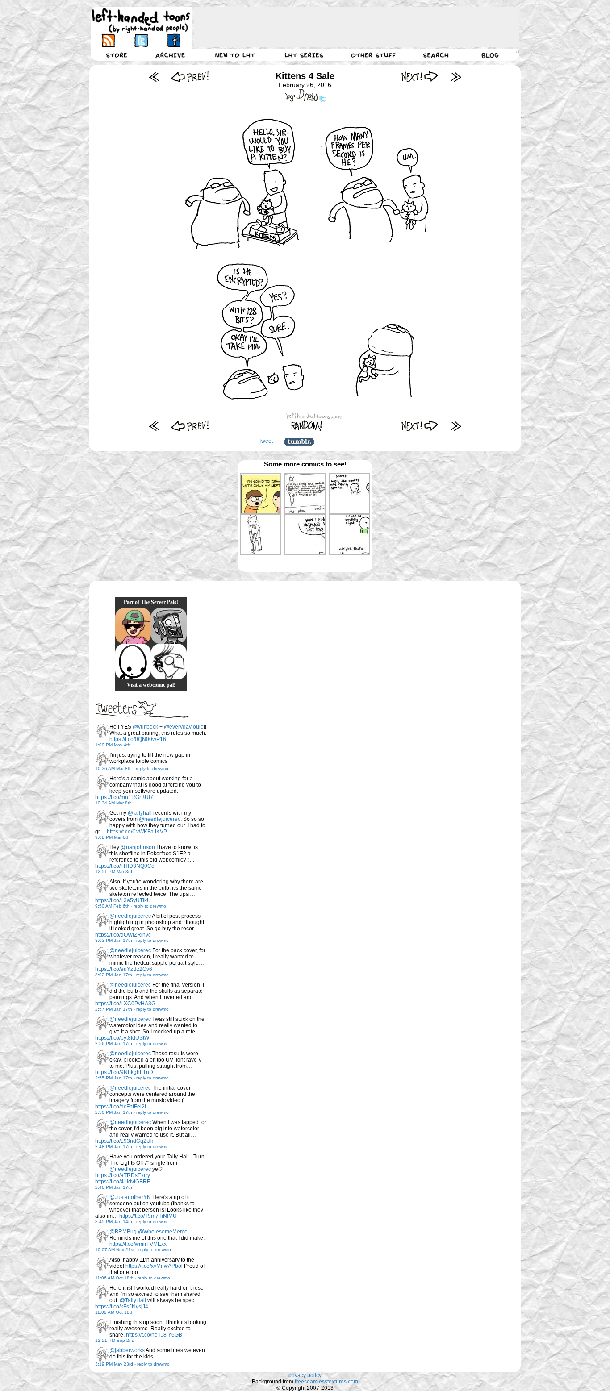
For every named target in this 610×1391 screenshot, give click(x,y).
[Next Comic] (420, 76)
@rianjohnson (138, 847)
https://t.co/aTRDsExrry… (125, 1175)
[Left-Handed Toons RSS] (108, 40)
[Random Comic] (306, 425)
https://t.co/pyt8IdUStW (122, 1038)
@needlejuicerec (159, 819)
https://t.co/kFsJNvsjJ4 (121, 1307)
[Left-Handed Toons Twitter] (141, 40)
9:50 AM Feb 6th (112, 906)
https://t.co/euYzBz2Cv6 (123, 969)
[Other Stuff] (373, 54)
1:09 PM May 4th (112, 744)
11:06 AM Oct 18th (114, 1277)
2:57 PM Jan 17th (113, 1009)
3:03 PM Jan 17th (113, 940)
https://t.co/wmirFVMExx (138, 1244)
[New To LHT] (235, 54)
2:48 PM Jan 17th (113, 1146)
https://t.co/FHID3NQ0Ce (125, 866)
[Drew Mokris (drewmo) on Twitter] (102, 731)
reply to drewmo (152, 768)
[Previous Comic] (190, 76)
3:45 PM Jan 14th (113, 1221)
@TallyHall (133, 1300)
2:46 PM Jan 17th (113, 1187)
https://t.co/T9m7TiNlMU (148, 1216)
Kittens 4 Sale (305, 76)
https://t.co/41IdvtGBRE (122, 1182)
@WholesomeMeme (163, 1232)
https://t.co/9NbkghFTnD (124, 1072)
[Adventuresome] (133, 626)
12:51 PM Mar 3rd (113, 871)
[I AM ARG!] (169, 626)
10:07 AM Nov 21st (114, 1249)
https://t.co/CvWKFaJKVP (137, 832)
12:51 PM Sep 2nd (114, 1340)
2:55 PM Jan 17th (113, 1077)
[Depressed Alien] (133, 661)
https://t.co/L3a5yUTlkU (123, 900)
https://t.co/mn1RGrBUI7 (124, 797)
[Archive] (170, 54)
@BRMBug (123, 1232)
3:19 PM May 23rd (114, 1364)
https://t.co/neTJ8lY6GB (154, 1335)
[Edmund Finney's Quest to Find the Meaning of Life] (169, 661)
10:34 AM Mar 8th (113, 802)
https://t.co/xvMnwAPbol (154, 1266)
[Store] (116, 54)
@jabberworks (127, 1350)
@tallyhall (140, 813)
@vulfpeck (145, 727)
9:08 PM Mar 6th (112, 837)
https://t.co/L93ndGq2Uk (124, 1141)
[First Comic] (154, 76)
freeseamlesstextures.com (326, 1382)
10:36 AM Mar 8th (113, 768)
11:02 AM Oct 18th (114, 1312)
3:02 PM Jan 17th (113, 974)
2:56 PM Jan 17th (113, 1043)
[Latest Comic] (455, 76)
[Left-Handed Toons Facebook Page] (173, 40)
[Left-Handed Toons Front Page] (141, 20)
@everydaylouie (184, 727)
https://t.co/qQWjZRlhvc (123, 935)
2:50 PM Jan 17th (113, 1112)
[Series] (304, 54)
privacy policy (305, 1375)
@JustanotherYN (130, 1197)
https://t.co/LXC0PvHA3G (125, 1003)
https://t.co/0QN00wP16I (138, 739)
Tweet (266, 441)
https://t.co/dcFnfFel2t (120, 1107)
